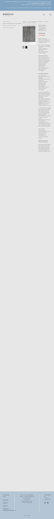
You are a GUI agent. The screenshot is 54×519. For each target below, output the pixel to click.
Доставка (5, 499)
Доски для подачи (8, 27)
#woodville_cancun (43, 140)
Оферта (5, 505)
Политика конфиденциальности (9, 509)
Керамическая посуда (9, 25)
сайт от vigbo (27, 515)
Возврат (5, 502)
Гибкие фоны (7, 21)
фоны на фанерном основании (35, 21)
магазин (24, 21)
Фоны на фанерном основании (12, 23)
